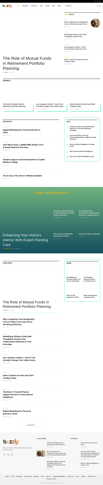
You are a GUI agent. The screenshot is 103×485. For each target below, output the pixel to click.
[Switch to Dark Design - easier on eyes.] (97, 5)
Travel (83, 476)
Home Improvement (51, 193)
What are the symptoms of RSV (72, 296)
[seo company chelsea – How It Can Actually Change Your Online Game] (95, 48)
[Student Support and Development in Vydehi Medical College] (53, 161)
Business (25, 5)
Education (34, 5)
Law (65, 19)
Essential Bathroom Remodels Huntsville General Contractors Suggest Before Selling (89, 213)
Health (47, 5)
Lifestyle (71, 476)
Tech (41, 5)
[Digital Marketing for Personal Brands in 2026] (53, 131)
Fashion (36, 476)
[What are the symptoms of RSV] (73, 289)
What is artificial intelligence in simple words (82, 145)
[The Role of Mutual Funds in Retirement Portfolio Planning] (31, 33)
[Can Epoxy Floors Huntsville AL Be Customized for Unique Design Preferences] (64, 203)
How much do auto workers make (89, 443)
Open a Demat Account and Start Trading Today (76, 60)
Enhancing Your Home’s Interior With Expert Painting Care (25, 240)
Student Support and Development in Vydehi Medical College (24, 160)
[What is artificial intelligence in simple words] (74, 465)
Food (65, 32)
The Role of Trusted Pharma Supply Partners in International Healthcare (18, 394)
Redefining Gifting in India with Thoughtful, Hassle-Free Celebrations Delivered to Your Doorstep (75, 36)
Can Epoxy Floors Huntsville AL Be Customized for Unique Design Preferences (64, 213)
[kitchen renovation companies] (89, 226)
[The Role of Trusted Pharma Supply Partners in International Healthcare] (48, 394)
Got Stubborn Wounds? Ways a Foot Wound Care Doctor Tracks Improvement (89, 279)
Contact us (68, 5)
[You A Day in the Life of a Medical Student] (53, 175)
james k (6, 72)
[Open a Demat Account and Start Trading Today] (95, 60)
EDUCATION (7, 121)
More (59, 5)
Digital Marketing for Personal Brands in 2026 (21, 131)
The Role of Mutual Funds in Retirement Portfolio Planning (27, 63)
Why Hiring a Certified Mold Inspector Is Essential (63, 235)
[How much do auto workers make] (74, 445)
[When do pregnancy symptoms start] (91, 289)
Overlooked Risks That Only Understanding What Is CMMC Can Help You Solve (83, 137)
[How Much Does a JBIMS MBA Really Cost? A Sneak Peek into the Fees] (53, 146)
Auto (53, 5)
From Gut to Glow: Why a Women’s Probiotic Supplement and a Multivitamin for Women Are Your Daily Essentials (90, 454)
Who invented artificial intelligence (81, 151)
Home (18, 5)
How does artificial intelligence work (82, 156)
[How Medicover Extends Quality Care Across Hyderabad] (73, 271)
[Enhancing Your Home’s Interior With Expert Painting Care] (26, 214)
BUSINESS (6, 81)
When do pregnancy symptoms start (90, 296)
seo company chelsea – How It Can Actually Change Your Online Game (76, 48)
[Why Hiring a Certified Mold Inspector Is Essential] (64, 226)
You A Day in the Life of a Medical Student (22, 176)
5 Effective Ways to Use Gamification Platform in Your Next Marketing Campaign (82, 128)
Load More (30, 425)
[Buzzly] (7, 6)
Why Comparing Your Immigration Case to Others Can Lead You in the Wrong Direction (76, 23)
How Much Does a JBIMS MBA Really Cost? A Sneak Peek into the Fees (23, 146)
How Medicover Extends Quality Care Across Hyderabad (73, 279)
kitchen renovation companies (89, 234)
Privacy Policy (51, 479)
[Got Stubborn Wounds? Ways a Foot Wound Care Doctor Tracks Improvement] (91, 271)
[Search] (100, 6)
